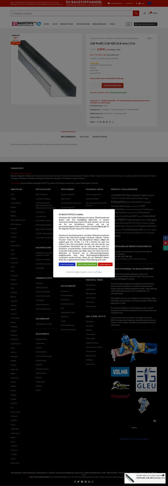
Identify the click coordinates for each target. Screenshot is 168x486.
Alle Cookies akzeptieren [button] (87, 264)
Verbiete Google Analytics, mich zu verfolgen (84, 272)
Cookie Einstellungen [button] (67, 264)
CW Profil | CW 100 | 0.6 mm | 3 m (151, 478)
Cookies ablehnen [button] (105, 264)
